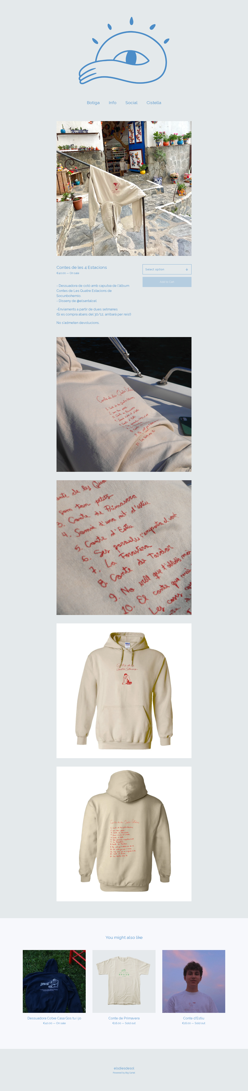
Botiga (93, 102)
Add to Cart (167, 281)
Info (112, 102)
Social (131, 102)
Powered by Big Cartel (124, 1072)
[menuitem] (93, 102)
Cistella (155, 102)
